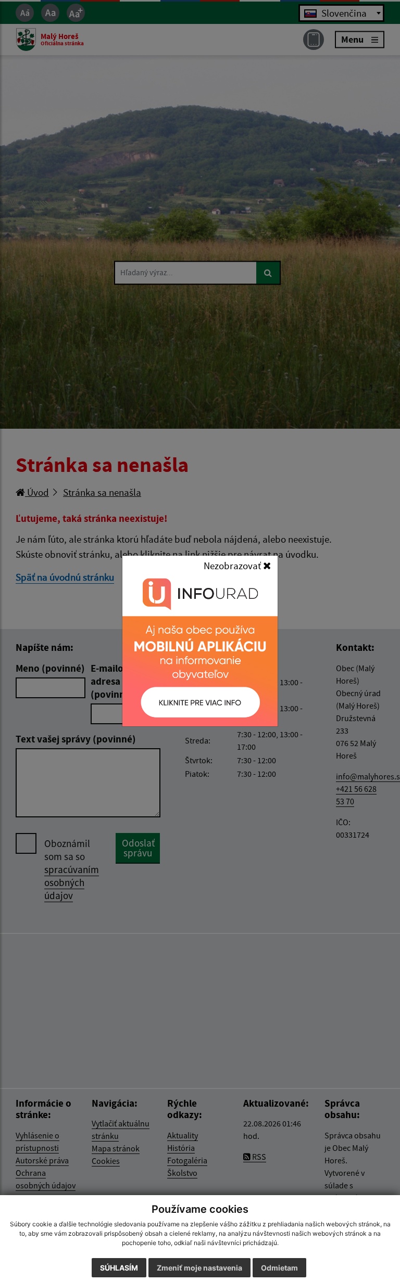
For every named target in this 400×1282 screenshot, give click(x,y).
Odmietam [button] (279, 1267)
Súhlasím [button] (119, 1267)
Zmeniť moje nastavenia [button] (199, 1267)
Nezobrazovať (233, 565)
